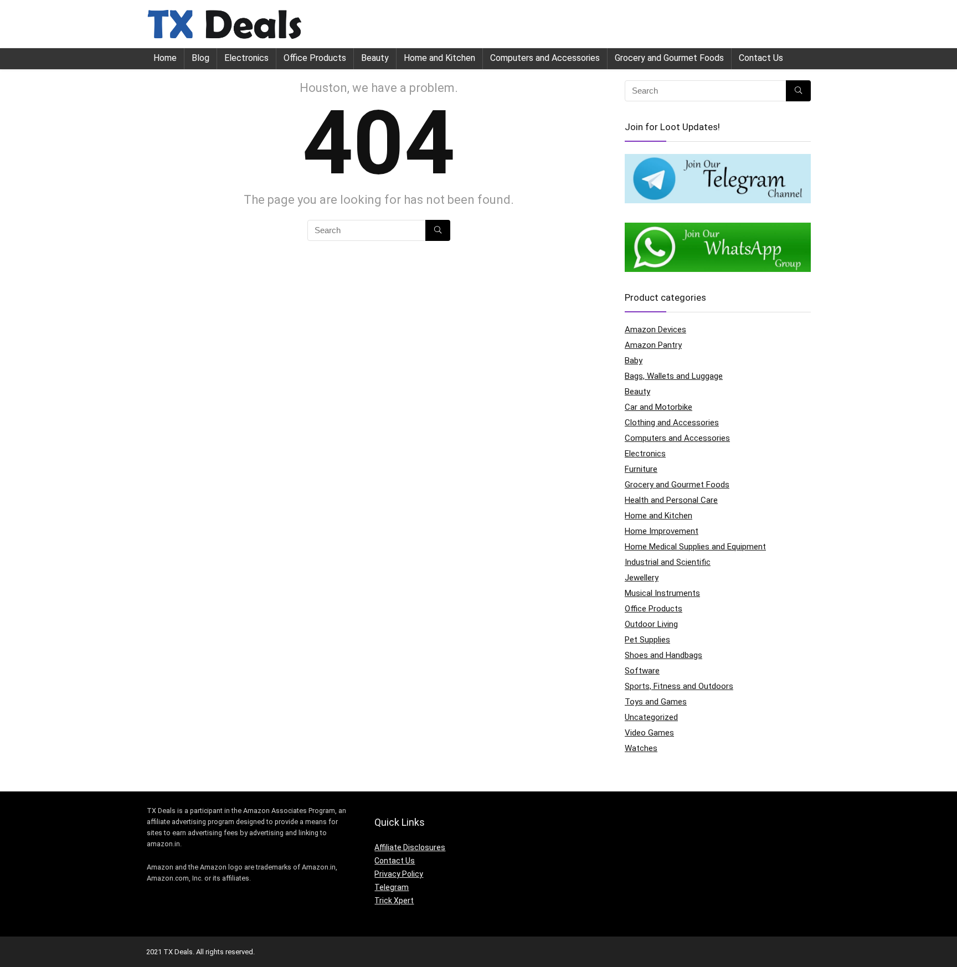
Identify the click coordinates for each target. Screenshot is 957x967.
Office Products (315, 58)
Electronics (246, 58)
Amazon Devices (655, 330)
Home (165, 58)
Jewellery (641, 578)
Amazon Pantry (653, 345)
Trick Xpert (394, 900)
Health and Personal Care (671, 500)
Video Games (649, 733)
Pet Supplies (647, 640)
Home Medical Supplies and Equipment (695, 547)
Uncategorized (651, 717)
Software (642, 671)
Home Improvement (661, 531)
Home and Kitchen (439, 58)
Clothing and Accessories (672, 423)
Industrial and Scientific (668, 562)
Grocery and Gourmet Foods (669, 58)
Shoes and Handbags (663, 655)
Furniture (641, 469)
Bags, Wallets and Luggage (674, 376)
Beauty (375, 58)
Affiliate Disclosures (409, 847)
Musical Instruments (662, 593)
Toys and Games (656, 702)
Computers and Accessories (545, 58)
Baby (633, 361)
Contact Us (761, 58)
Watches (641, 748)
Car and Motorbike (658, 407)
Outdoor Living (651, 624)
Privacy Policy (398, 874)
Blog (200, 58)
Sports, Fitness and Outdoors (679, 686)
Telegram (391, 887)
